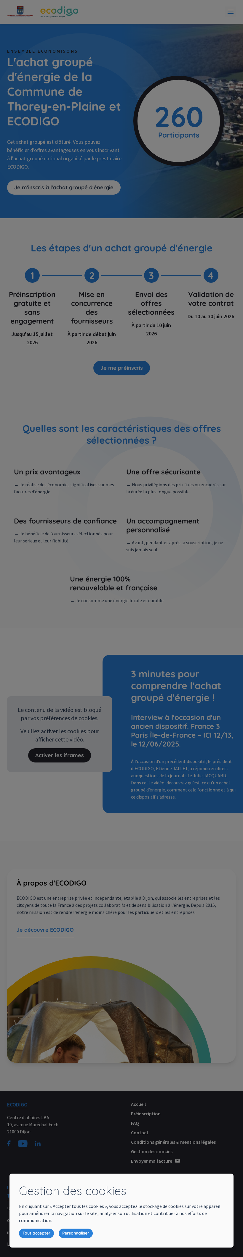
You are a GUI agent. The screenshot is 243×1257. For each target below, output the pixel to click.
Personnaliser (75, 1233)
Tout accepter (36, 1233)
